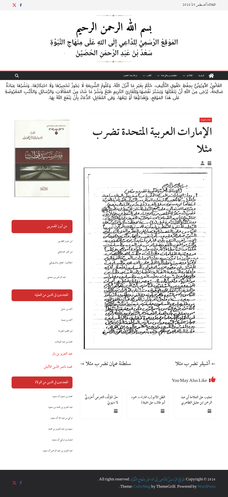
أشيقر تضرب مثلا (192, 364)
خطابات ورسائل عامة (169, 75)
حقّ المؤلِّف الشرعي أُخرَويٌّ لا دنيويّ (101, 400)
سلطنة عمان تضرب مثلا (108, 364)
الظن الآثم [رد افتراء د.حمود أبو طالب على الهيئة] (148, 400)
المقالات (190, 75)
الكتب (149, 75)
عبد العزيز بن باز (62, 354)
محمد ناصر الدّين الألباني (58, 367)
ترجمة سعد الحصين (130, 75)
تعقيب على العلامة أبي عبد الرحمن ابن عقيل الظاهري (196, 400)
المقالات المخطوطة (206, 120)
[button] (185, 75)
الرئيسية (201, 75)
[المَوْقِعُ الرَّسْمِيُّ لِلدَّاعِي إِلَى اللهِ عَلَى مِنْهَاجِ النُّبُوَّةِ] (211, 75)
